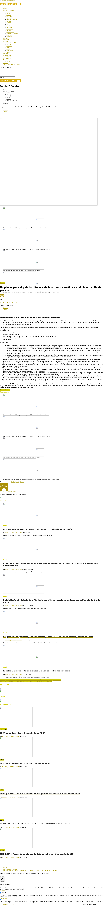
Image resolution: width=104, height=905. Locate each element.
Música (8, 44)
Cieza (8, 24)
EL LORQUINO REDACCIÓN (8, 302)
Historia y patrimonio (13, 43)
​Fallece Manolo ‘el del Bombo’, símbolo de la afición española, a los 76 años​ (26, 249)
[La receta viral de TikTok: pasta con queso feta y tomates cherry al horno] (23, 226)
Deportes (6, 60)
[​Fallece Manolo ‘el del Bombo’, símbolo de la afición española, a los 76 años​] (23, 247)
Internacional (7, 55)
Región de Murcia (8, 10)
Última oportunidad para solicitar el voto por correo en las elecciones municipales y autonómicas (30, 680)
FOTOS (5, 38)
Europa (8, 57)
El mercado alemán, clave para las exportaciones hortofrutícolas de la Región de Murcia (31, 292)
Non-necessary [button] (4, 898)
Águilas (8, 13)
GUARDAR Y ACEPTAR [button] (7, 904)
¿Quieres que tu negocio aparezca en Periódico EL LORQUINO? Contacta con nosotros (30, 870)
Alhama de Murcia (12, 33)
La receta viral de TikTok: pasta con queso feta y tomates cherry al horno (26, 228)
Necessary (4, 892)
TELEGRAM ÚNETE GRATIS (11, 64)
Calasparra (9, 29)
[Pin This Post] (53, 114)
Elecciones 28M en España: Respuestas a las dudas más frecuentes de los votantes (26, 681)
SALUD (5, 63)
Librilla (8, 30)
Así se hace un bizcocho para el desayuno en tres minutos (21, 270)
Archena (9, 35)
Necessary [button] (2, 890)
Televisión (9, 50)
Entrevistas (6, 39)
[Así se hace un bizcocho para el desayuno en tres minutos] (23, 269)
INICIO (5, 867)
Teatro (8, 47)
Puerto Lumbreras (12, 19)
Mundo (5, 103)
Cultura (5, 41)
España (5, 53)
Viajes (8, 52)
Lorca (8, 12)
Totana (8, 18)
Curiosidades (7, 58)
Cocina (13, 482)
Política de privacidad (10, 869)
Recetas (22, 482)
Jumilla (8, 26)
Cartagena (9, 16)
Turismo (9, 46)
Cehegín (9, 36)
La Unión (9, 27)
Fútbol (8, 61)
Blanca (8, 21)
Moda (8, 49)
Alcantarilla (10, 32)
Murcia (8, 15)
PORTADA (6, 9)
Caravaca (9, 22)
